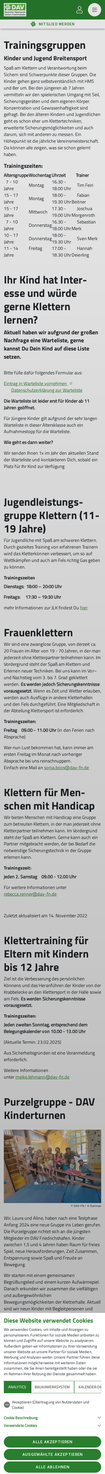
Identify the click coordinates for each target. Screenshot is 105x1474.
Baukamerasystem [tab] (52, 1387)
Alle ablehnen (52, 1467)
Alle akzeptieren (52, 1442)
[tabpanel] (52, 1412)
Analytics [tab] (17, 1387)
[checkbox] (52, 1404)
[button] (52, 1417)
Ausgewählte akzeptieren (52, 1454)
